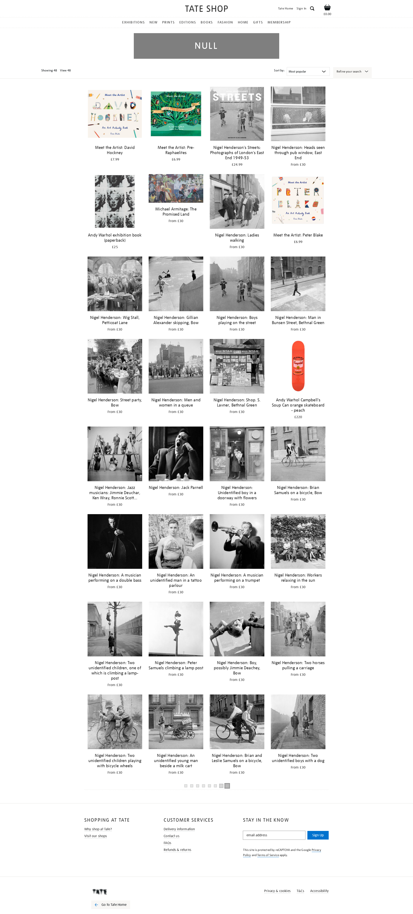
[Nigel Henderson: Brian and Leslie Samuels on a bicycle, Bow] (237, 722)
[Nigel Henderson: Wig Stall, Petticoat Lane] (115, 285)
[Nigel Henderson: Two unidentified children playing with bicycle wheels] (115, 722)
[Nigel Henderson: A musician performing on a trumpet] (237, 542)
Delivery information (179, 829)
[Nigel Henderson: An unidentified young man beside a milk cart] (176, 722)
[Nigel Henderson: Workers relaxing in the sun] (298, 542)
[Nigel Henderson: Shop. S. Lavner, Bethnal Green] (237, 367)
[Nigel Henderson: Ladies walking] (237, 202)
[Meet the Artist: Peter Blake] (298, 202)
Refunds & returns (177, 850)
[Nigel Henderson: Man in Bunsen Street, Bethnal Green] (298, 285)
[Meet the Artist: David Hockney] (115, 115)
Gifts (258, 22)
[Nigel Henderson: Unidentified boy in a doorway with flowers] (237, 455)
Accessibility (319, 891)
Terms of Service (268, 855)
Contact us (171, 836)
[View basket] (327, 8)
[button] (312, 9)
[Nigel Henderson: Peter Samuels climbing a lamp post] (176, 630)
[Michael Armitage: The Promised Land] (176, 189)
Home (243, 22)
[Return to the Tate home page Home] (206, 9)
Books (207, 22)
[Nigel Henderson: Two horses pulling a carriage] (298, 630)
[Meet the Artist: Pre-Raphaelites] (176, 115)
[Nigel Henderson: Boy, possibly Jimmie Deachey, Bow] (237, 630)
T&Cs (300, 891)
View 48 (65, 70)
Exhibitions (133, 22)
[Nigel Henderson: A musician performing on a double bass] (115, 542)
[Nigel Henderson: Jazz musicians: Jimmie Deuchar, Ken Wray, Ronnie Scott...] (115, 455)
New (153, 22)
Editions (187, 22)
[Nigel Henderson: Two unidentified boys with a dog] (298, 722)
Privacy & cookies (277, 891)
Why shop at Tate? (98, 829)
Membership (279, 22)
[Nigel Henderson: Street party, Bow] (115, 367)
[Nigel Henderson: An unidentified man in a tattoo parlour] (176, 542)
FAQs (167, 843)
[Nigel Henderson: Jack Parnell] (176, 455)
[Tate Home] (118, 892)
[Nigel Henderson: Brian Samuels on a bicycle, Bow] (298, 455)
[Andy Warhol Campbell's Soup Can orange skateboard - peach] (298, 367)
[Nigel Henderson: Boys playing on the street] (237, 285)
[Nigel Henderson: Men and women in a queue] (176, 367)
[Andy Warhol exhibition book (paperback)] (115, 202)
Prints (168, 22)
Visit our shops (95, 836)
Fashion (225, 22)
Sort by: (279, 70)
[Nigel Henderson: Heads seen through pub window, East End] (298, 115)
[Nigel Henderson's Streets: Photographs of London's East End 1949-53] (237, 115)
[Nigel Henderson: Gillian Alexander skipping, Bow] (176, 285)
